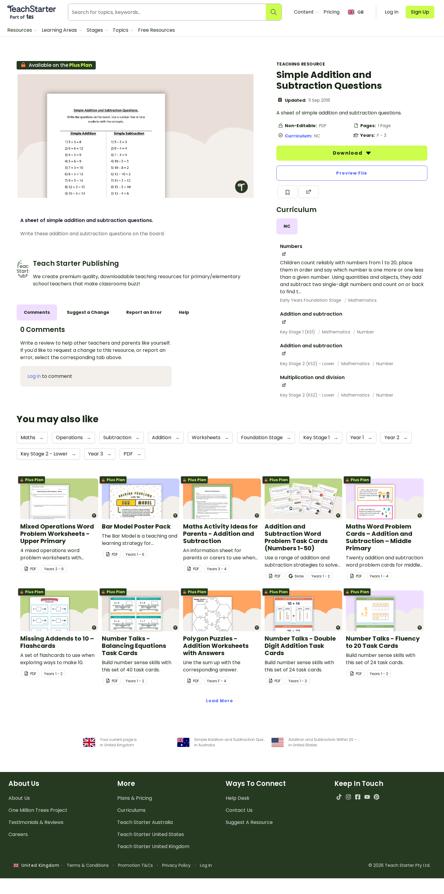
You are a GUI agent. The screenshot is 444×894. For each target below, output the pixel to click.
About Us (19, 798)
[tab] (287, 226)
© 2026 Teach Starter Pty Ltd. (399, 865)
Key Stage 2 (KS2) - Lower (308, 364)
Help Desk (237, 798)
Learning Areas (60, 30)
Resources (20, 30)
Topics (121, 30)
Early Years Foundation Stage (311, 300)
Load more (219, 701)
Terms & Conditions (88, 865)
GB (360, 12)
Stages (95, 30)
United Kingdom (39, 865)
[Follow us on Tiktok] (339, 797)
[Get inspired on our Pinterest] (376, 797)
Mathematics (362, 300)
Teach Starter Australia (145, 822)
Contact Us (239, 810)
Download (348, 153)
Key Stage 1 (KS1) (298, 332)
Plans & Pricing (134, 798)
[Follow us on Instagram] (348, 797)
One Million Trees (37, 810)
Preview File (351, 173)
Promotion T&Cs (135, 865)
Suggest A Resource (249, 822)
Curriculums (131, 810)
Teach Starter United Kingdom (153, 846)
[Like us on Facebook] (357, 797)
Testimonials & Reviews (35, 822)
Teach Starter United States (150, 834)
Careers (18, 834)
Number (365, 332)
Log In (206, 865)
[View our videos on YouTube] (367, 797)
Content (304, 11)
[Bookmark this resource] (288, 191)
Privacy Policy (176, 865)
